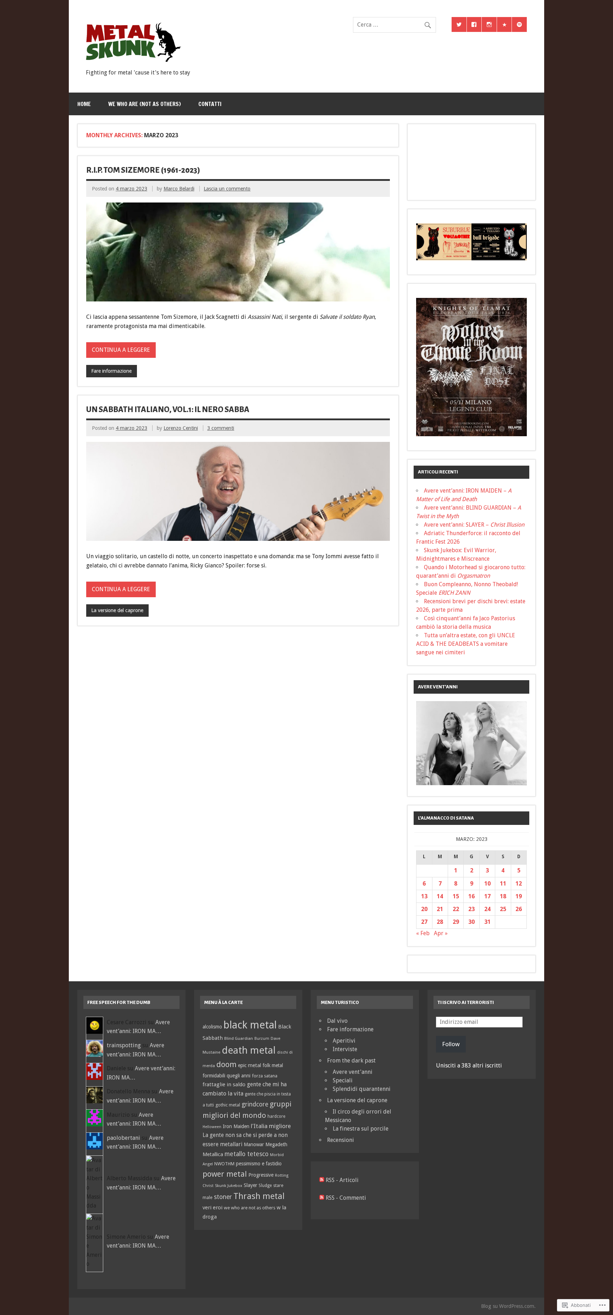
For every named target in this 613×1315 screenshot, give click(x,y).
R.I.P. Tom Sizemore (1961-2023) (143, 170)
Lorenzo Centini (181, 428)
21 (440, 909)
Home (84, 104)
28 (440, 922)
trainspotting (124, 1045)
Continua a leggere (121, 349)
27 (424, 922)
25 (503, 909)
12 (518, 883)
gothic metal (227, 1105)
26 (518, 909)
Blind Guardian (238, 1038)
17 (487, 896)
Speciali (343, 1080)
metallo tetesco (247, 1154)
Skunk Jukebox (228, 1185)
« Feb (423, 933)
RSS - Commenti (346, 1197)
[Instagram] (489, 24)
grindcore (255, 1104)
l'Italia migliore (271, 1126)
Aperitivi (344, 1040)
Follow (451, 1044)
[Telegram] (504, 24)
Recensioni (340, 1140)
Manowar (254, 1144)
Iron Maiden (236, 1126)
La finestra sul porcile (360, 1128)
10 (487, 883)
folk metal (273, 1065)
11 (503, 883)
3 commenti (220, 428)
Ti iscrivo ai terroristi (465, 1002)
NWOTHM (224, 1163)
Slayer (250, 1185)
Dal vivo (337, 1020)
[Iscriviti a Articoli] (321, 1180)
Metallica (213, 1154)
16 (471, 896)
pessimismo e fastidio (259, 1163)
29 (456, 922)
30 (471, 922)
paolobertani (123, 1137)
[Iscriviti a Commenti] (321, 1197)
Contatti (209, 104)
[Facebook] (474, 24)
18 (503, 896)
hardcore (276, 1116)
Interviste (345, 1049)
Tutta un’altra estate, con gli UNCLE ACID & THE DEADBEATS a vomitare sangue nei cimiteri (465, 644)
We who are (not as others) (144, 104)
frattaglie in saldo (224, 1084)
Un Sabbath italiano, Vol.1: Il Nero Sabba (167, 409)
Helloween (212, 1127)
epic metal (249, 1065)
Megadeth (276, 1144)
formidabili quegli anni (226, 1075)
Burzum (261, 1038)
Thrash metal (259, 1196)
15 (456, 896)
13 (424, 896)
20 (424, 909)
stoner (223, 1196)
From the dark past (351, 1060)
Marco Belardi (179, 189)
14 (440, 896)
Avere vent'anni (352, 1072)
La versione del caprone (117, 610)
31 (487, 922)
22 (456, 909)
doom (226, 1064)
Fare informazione (111, 371)
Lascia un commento (227, 189)
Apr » (441, 933)
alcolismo (212, 1027)
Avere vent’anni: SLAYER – (474, 524)
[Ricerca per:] (394, 24)
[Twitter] (459, 24)
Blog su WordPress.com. (508, 1306)
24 (487, 909)
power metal (225, 1173)
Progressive (261, 1175)
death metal (249, 1050)
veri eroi (212, 1207)
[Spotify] (519, 24)
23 (471, 909)
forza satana (264, 1075)
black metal (250, 1025)
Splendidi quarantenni (362, 1089)
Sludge (265, 1185)
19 (518, 896)
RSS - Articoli (342, 1180)
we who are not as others (249, 1207)
